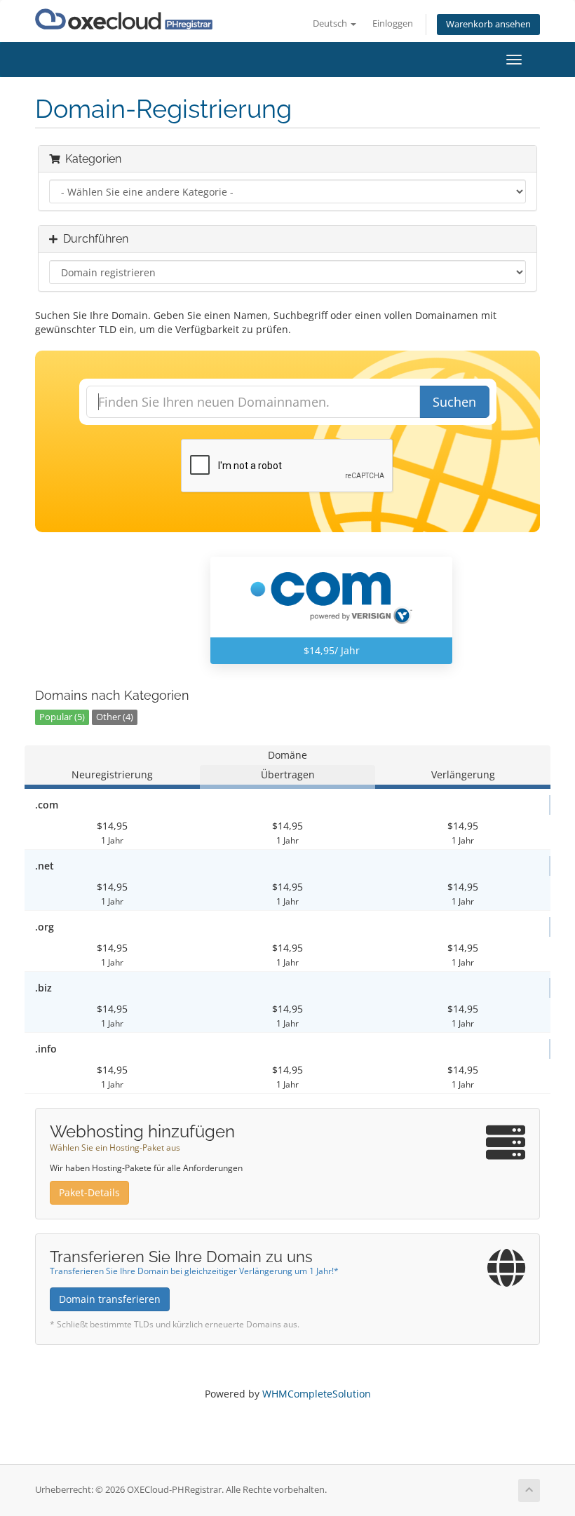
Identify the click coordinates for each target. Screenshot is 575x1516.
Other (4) (114, 717)
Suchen (454, 401)
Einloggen (392, 23)
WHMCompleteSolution (316, 1393)
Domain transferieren (110, 1299)
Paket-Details (89, 1192)
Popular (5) (62, 717)
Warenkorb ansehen (488, 24)
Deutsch (331, 23)
